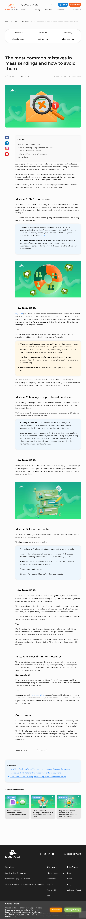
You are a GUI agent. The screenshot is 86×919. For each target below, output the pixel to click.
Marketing (67, 33)
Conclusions (23, 157)
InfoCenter (61, 10)
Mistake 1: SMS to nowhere (29, 145)
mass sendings (38, 695)
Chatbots (43, 33)
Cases (69, 879)
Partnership (52, 890)
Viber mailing (68, 39)
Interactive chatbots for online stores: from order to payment (35, 773)
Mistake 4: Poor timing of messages (32, 154)
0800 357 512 (74, 854)
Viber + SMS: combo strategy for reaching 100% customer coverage (38, 777)
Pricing (37, 10)
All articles (18, 33)
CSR (49, 896)
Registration (75, 5)
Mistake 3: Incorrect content (29, 151)
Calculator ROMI (74, 890)
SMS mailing (43, 39)
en (51, 5)
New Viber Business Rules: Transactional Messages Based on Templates (40, 769)
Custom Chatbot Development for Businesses (24, 884)
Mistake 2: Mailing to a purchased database (35, 148)
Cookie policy (10, 916)
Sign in (64, 5)
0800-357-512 (31, 4)
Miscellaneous (18, 39)
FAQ (69, 873)
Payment (51, 884)
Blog (69, 884)
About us (48, 10)
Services (24, 10)
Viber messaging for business (17, 879)
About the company (55, 873)
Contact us (76, 10)
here (43, 236)
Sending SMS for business (16, 873)
